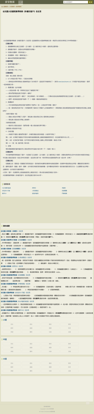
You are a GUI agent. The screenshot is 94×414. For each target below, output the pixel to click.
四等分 (34, 188)
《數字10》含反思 (15, 310)
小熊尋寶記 (35, 190)
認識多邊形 (35, 193)
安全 (12, 324)
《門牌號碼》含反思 (15, 284)
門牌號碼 (64, 193)
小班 (5, 320)
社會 (50, 332)
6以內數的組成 (6, 188)
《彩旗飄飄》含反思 (15, 275)
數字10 (4, 193)
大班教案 (12, 6)
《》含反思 (12, 231)
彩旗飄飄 (64, 190)
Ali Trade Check (43, 411)
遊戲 (31, 328)
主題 (69, 332)
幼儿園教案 (20, 2)
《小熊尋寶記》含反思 (16, 257)
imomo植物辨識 (51, 411)
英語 (12, 332)
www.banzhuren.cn (64, 81)
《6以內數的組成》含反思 (17, 301)
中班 (5, 339)
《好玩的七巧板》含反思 (15, 292)
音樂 (69, 324)
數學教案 (18, 6)
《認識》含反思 (13, 248)
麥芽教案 (10, 2)
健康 (50, 328)
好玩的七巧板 (6, 190)
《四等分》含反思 (12, 266)
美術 (50, 324)
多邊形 (64, 188)
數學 (12, 328)
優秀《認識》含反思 (16, 240)
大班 (5, 359)
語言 (31, 324)
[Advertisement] (47, 26)
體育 (31, 332)
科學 (69, 328)
